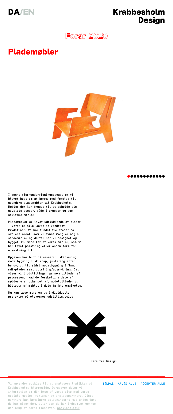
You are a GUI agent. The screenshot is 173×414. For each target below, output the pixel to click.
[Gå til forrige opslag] (86, 349)
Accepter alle (153, 383)
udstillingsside (60, 296)
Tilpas (108, 383)
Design (151, 20)
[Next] (153, 120)
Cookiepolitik (68, 408)
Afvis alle (127, 383)
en (29, 12)
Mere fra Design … (105, 361)
